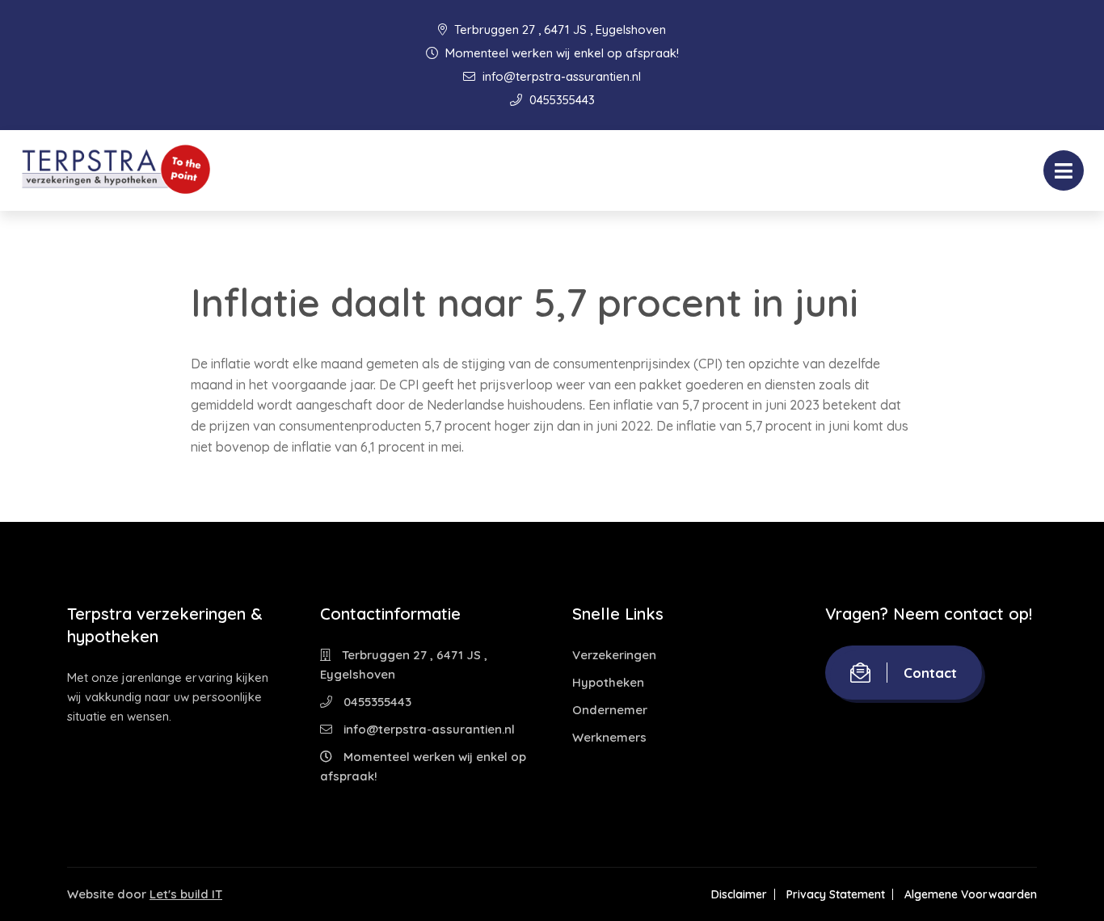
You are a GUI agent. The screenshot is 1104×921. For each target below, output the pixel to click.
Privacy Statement (835, 894)
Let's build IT (186, 894)
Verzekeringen (614, 654)
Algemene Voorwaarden (970, 894)
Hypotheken (608, 682)
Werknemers (609, 737)
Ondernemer (609, 709)
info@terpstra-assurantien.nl (560, 76)
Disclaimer (739, 894)
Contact (930, 672)
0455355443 (560, 99)
